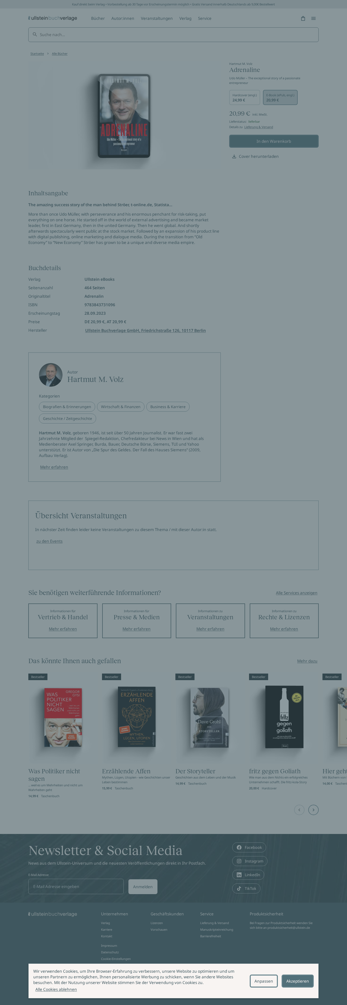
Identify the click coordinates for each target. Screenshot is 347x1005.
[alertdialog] (173, 980)
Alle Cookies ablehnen (56, 989)
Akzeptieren (297, 981)
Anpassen (263, 981)
